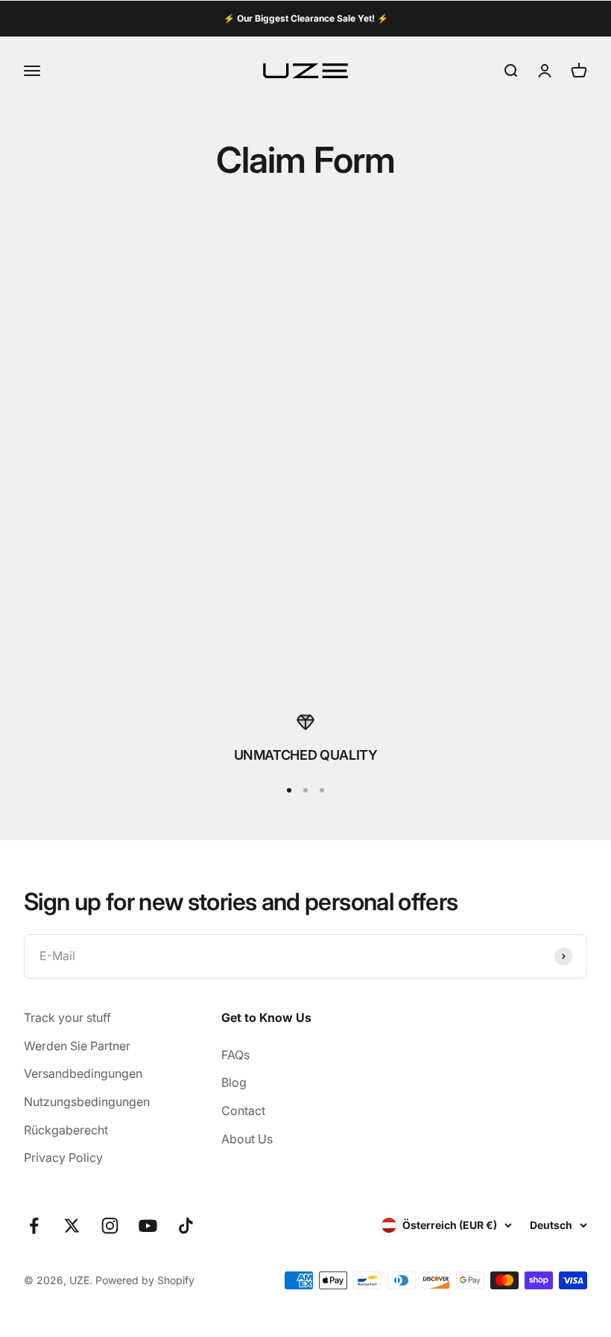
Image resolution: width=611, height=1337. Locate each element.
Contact (243, 1110)
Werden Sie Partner (77, 1045)
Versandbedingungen (83, 1073)
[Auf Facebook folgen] (34, 1226)
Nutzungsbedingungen (87, 1101)
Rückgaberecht (66, 1129)
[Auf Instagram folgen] (110, 1226)
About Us (247, 1138)
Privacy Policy (63, 1157)
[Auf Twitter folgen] (72, 1226)
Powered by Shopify (144, 1280)
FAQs (235, 1054)
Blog (234, 1082)
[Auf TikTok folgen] (186, 1226)
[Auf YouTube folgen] (148, 1226)
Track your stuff (67, 1017)
